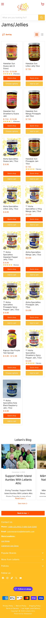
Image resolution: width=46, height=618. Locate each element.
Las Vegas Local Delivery (30, 608)
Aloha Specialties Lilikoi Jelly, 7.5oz (10, 207)
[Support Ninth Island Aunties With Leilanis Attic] (18, 456)
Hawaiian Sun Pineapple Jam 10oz (32, 161)
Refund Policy (21, 606)
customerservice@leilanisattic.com (20, 531)
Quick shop (11, 78)
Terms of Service (12, 608)
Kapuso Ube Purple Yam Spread (11, 351)
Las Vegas (5, 541)
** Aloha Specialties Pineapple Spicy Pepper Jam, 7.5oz (11, 306)
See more (22, 503)
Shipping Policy (34, 606)
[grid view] (36, 34)
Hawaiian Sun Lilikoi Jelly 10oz (33, 64)
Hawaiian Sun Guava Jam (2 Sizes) (9, 65)
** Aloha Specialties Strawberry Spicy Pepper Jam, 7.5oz (34, 354)
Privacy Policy (8, 606)
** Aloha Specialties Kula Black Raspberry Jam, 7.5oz (10, 404)
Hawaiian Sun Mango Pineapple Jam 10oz (33, 113)
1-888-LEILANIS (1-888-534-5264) (22, 527)
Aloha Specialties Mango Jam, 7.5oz (33, 253)
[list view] (42, 34)
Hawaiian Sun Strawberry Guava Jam (11, 113)
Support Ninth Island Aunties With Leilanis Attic (18, 479)
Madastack (28, 614)
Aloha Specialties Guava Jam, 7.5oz (10, 160)
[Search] (41, 17)
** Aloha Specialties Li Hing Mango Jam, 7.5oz (34, 208)
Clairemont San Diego (10, 546)
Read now (19, 498)
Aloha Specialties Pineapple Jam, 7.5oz (33, 304)
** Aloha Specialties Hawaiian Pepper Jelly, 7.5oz (10, 256)
